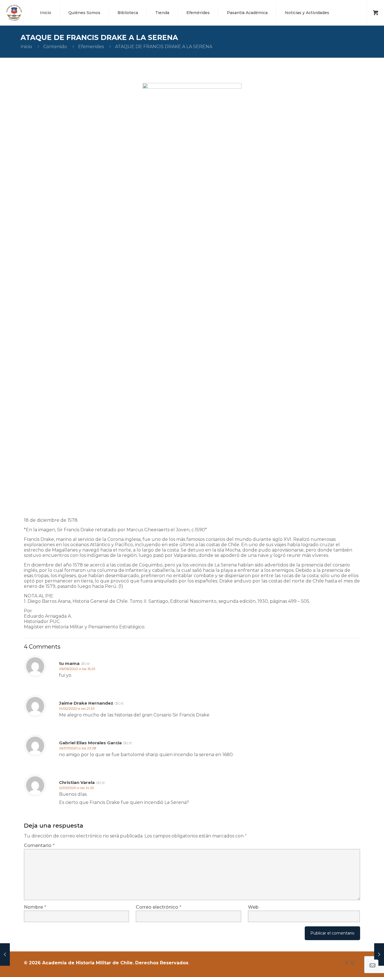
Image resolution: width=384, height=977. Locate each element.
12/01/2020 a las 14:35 (76, 788)
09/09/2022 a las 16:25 (77, 669)
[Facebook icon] (346, 962)
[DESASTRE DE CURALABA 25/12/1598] (379, 954)
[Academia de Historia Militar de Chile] (14, 12)
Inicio (26, 46)
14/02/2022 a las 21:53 (76, 708)
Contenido (55, 46)
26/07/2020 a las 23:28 (77, 748)
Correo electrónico (158, 907)
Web (253, 907)
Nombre (35, 907)
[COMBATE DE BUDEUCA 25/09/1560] (5, 954)
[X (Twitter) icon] (352, 962)
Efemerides (91, 46)
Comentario (39, 845)
